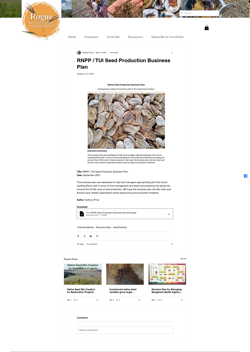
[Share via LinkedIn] (91, 236)
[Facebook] (245, 176)
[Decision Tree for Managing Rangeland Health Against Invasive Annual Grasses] (167, 274)
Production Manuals (85, 227)
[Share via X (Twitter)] (84, 236)
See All (183, 259)
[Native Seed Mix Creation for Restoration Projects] (83, 274)
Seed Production (120, 227)
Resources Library (103, 227)
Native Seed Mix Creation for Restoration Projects (81, 290)
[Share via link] (97, 236)
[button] (206, 27)
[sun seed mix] (125, 274)
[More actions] (171, 52)
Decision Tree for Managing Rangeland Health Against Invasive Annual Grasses (167, 290)
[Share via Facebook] (78, 236)
